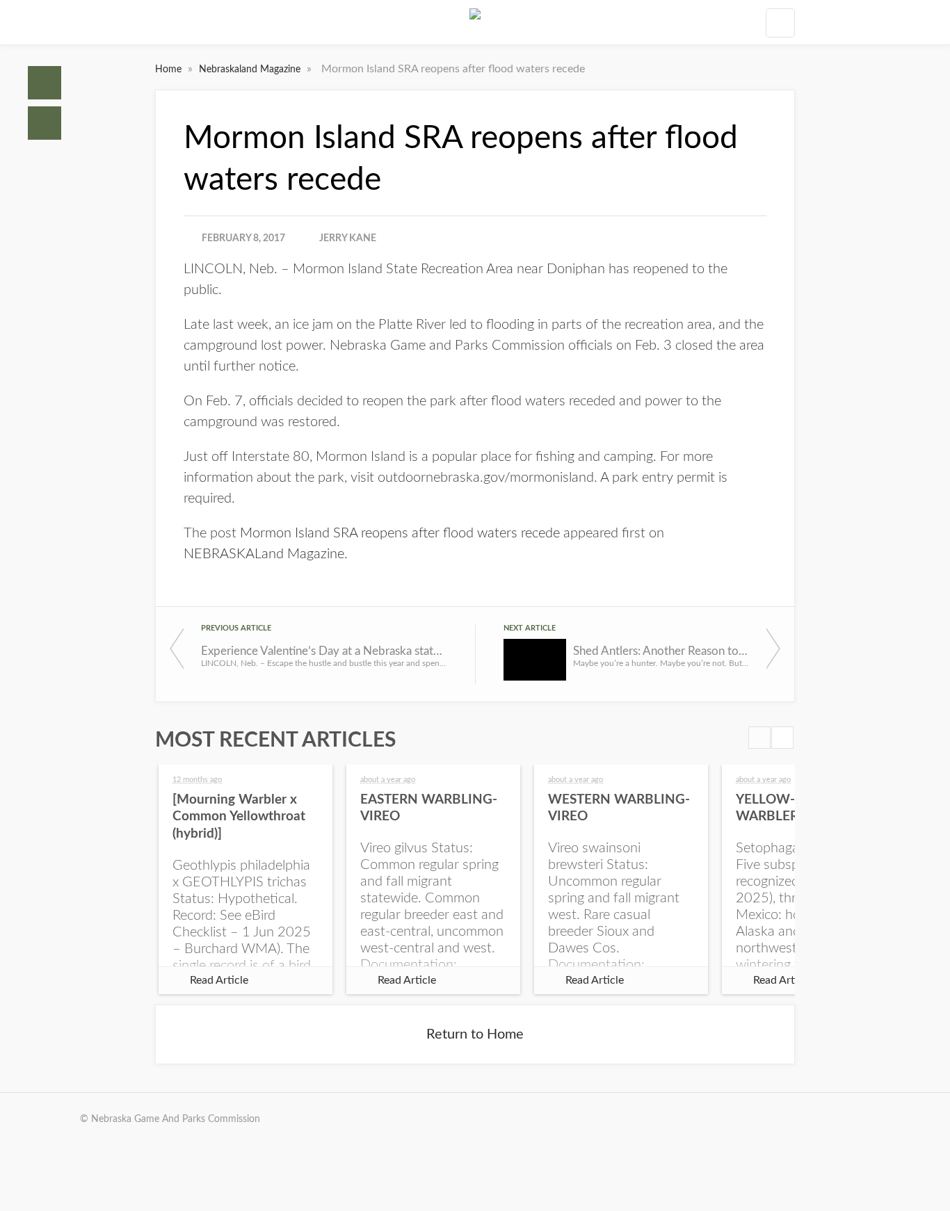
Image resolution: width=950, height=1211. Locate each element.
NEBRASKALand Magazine (264, 554)
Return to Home (475, 1034)
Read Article (219, 980)
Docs (44, 123)
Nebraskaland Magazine (251, 69)
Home (44, 82)
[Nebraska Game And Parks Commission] (475, 22)
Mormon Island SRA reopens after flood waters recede (400, 533)
